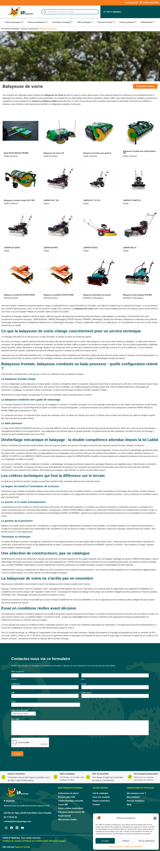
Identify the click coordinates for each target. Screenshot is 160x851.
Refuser (126, 841)
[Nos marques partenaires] (130, 776)
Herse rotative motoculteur (70, 808)
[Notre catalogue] (55, 776)
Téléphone (16, 684)
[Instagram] (6, 827)
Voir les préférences (146, 841)
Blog (129, 804)
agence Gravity (23, 847)
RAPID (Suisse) (11, 298)
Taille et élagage (84, 22)
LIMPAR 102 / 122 (51, 200)
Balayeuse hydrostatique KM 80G (137, 295)
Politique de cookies (115, 846)
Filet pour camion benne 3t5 (71, 812)
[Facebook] (11, 827)
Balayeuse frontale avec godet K (97, 153)
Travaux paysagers (13, 22)
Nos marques (133, 797)
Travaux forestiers (105, 22)
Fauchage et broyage (61, 22)
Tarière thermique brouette (70, 801)
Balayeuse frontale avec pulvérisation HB (139, 152)
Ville (13, 693)
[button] (155, 818)
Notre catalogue (67, 774)
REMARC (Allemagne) (93, 298)
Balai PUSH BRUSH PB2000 (16, 153)
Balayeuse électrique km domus (97, 295)
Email (84, 684)
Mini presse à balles (67, 819)
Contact (96, 804)
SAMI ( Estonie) (11, 156)
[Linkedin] (17, 827)
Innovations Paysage (10, 29)
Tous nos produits (101, 797)
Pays (13, 701)
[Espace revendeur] (3, 777)
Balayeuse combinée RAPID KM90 (59, 295)
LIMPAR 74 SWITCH (131, 200)
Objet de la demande (20, 710)
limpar (46, 203)
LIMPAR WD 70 (129, 248)
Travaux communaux (37, 22)
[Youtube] (22, 827)
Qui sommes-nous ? (136, 793)
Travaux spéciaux (126, 22)
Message (15, 719)
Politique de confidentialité (133, 846)
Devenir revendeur (135, 801)
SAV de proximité (100, 774)
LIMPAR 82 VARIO (12, 248)
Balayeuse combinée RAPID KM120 (19, 295)
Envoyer (17, 754)
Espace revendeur (16, 774)
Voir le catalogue (100, 793)
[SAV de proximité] (88, 777)
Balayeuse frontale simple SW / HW (19, 200)
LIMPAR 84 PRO (51, 248)
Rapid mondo (64, 816)
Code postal (86, 693)
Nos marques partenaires (146, 774)
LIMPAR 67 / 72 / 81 (91, 200)
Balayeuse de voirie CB (54, 153)
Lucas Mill (63, 804)
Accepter (105, 841)
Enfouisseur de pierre (68, 793)
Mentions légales (58, 841)
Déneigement (146, 22)
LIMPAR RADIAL (90, 248)
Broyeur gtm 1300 (66, 797)
